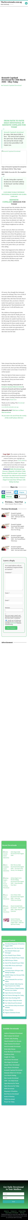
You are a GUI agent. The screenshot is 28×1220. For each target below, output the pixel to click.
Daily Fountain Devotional (12, 1044)
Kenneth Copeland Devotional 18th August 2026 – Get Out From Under (18, 548)
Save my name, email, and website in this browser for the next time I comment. (13, 617)
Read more (13, 399)
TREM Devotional (9, 1099)
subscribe (13, 623)
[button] (26, 3)
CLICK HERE (21, 460)
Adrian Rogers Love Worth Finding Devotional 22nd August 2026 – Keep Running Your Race (17, 881)
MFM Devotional (9, 1088)
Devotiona (21, 403)
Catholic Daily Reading (11, 1038)
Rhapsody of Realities (15, 471)
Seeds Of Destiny (9, 1096)
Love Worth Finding (10, 1075)
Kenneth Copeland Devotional (12, 85)
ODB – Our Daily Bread (11, 1081)
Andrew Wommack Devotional (13, 1033)
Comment (8, 572)
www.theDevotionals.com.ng (10, 407)
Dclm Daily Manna (9, 1049)
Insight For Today (9, 1057)
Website (7, 607)
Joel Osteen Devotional (11, 1059)
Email (7, 600)
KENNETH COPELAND (10, 201)
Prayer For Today (9, 1102)
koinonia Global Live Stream (12, 1073)
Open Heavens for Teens (11, 1083)
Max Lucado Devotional (11, 1078)
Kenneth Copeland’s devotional (14, 132)
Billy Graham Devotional (11, 1036)
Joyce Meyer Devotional (11, 1067)
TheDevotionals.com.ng (11, 2)
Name (7, 593)
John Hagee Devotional (11, 1062)
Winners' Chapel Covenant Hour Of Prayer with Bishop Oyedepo (14, 480)
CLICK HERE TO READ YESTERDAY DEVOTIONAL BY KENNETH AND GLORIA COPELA (14, 194)
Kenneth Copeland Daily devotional (12, 387)
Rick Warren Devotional (11, 1094)
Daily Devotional (15, 469)
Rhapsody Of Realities (11, 1091)
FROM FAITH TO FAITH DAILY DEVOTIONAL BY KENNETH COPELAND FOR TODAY (14, 123)
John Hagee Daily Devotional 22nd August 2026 (17, 853)
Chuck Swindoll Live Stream (12, 1041)
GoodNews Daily (9, 1054)
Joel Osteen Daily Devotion (11, 477)
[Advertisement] (14, 20)
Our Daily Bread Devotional (17, 475)
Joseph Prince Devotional (11, 1065)
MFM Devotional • (12, 473)
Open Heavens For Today (11, 1086)
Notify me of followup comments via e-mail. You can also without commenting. (13, 622)
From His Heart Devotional (12, 1052)
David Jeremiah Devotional (12, 1046)
